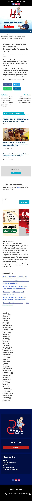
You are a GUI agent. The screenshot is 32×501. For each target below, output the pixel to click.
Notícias (5, 464)
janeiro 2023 (6, 392)
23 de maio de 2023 (15, 55)
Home (5, 460)
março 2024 (6, 366)
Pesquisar (6, 199)
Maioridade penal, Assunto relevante (14, 299)
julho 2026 (6, 316)
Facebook (7, 84)
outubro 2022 (7, 397)
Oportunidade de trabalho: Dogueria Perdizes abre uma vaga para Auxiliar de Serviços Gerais (16, 264)
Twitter (16, 84)
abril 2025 (6, 343)
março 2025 (6, 345)
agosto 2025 (6, 336)
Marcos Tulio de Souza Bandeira (13, 276)
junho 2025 (6, 340)
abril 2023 (6, 386)
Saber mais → (16, 173)
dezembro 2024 (8, 350)
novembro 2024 (8, 352)
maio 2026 (6, 320)
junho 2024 (6, 361)
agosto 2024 (7, 358)
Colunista (23, 55)
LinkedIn (17, 89)
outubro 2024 (7, 354)
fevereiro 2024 (7, 368)
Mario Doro (6, 292)
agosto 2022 (6, 400)
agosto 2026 (7, 315)
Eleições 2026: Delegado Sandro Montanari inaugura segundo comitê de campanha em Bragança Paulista (16, 119)
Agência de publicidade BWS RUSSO (17, 494)
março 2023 (6, 388)
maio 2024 (6, 363)
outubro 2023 (7, 375)
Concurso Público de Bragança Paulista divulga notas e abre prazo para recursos (15, 155)
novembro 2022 (8, 395)
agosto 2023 (6, 379)
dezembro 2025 (8, 329)
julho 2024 (6, 359)
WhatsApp (7, 89)
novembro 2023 (8, 374)
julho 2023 (6, 381)
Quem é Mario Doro (9, 462)
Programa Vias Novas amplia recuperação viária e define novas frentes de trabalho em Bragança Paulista (16, 259)
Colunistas (6, 466)
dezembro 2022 (8, 393)
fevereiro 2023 (7, 390)
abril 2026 (6, 322)
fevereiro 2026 (7, 325)
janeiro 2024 (7, 370)
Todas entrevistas (9, 467)
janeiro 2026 (7, 327)
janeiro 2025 (6, 349)
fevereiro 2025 (7, 347)
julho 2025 (6, 338)
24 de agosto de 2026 (8, 123)
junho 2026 (6, 318)
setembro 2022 (7, 399)
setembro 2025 (7, 334)
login (18, 187)
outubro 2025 (7, 333)
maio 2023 (6, 384)
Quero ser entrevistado (10, 469)
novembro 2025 (8, 331)
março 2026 (6, 324)
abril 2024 (6, 365)
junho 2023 (6, 383)
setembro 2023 (7, 377)
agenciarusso (7, 55)
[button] (16, 222)
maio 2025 (6, 341)
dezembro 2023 (8, 372)
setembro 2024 (7, 356)
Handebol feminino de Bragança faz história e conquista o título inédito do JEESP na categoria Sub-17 (15, 144)
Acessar (16, 447)
